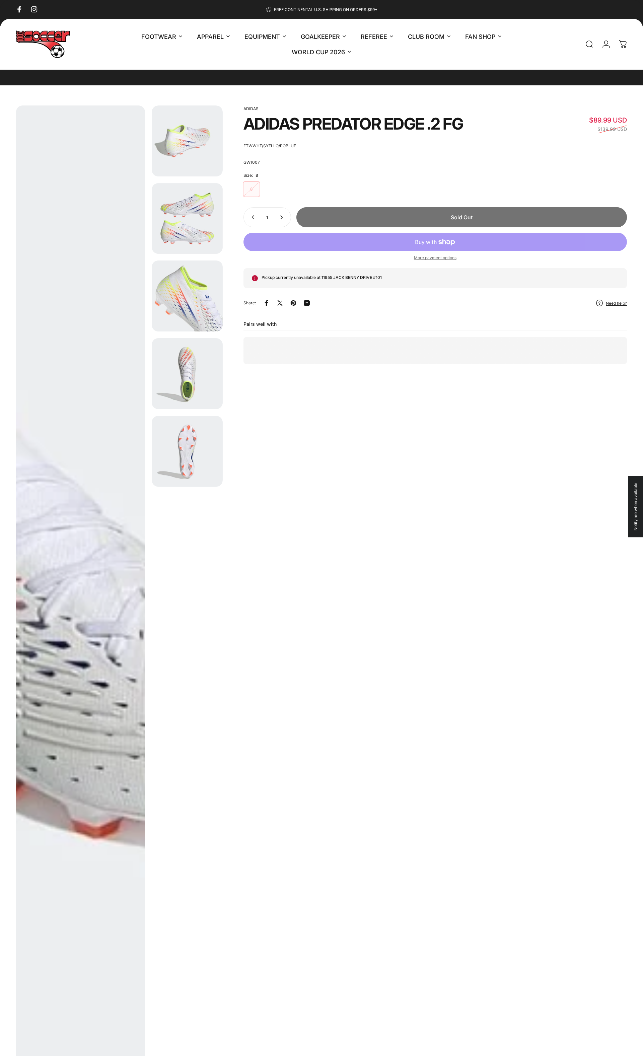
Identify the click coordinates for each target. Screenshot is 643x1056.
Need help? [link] (616, 303)
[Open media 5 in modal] (187, 373)
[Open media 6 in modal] (187, 451)
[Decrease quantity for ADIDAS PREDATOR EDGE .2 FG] (251, 217)
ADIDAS (251, 108)
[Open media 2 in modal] (187, 140)
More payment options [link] (435, 257)
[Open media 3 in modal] (187, 218)
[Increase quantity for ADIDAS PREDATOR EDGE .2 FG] (283, 217)
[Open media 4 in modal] (187, 295)
